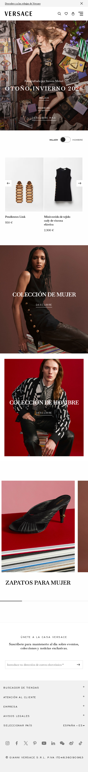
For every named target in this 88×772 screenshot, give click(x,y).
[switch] (66, 139)
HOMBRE (44, 108)
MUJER (44, 97)
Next (79, 183)
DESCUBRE (44, 304)
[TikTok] (80, 743)
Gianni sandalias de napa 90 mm (56, 218)
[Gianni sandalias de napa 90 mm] (63, 185)
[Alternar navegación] (80, 13)
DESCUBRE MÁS (44, 117)
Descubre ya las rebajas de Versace (23, 3)
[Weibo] (71, 743)
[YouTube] (44, 743)
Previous (8, 183)
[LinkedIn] (53, 743)
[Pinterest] (34, 743)
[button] (73, 13)
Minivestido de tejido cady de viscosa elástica (18, 220)
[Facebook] (16, 743)
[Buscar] (59, 13)
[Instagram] (7, 743)
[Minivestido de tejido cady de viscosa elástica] (24, 185)
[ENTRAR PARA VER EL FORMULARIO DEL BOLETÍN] (79, 664)
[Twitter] (25, 743)
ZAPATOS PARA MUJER (38, 582)
